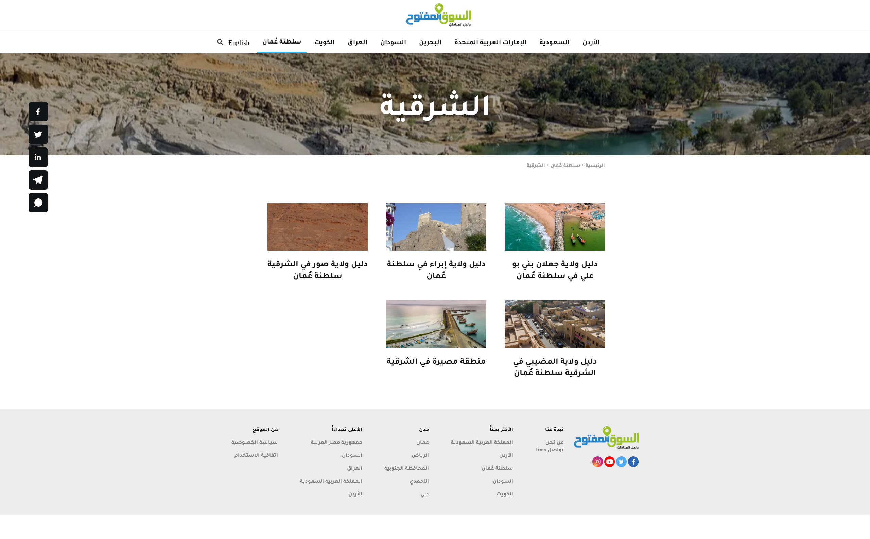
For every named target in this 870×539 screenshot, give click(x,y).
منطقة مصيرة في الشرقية (436, 360)
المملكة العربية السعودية (482, 442)
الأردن (591, 42)
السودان (393, 42)
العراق (357, 42)
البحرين (430, 42)
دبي (424, 494)
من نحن (554, 442)
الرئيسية (595, 165)
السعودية (555, 42)
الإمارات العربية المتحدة (490, 42)
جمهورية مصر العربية (336, 442)
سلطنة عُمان (281, 41)
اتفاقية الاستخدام (256, 455)
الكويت (324, 42)
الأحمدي (419, 481)
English (238, 42)
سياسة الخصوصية (254, 442)
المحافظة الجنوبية (406, 468)
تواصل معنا (549, 449)
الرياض (420, 455)
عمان (422, 442)
